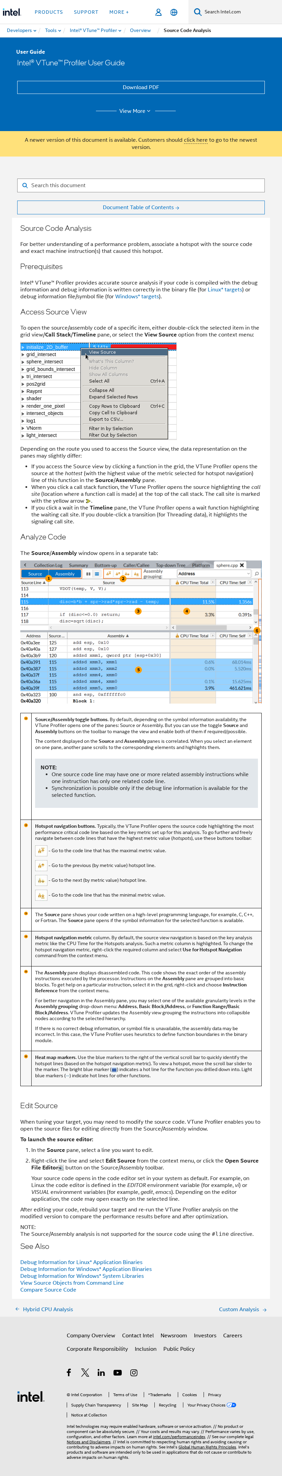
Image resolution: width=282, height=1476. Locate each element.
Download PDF (141, 87)
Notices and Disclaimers (89, 1441)
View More (132, 111)
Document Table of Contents (138, 207)
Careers (232, 1335)
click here (196, 140)
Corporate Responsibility (97, 1349)
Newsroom (174, 1335)
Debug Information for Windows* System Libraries (82, 1276)
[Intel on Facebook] (69, 1374)
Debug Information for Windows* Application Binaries (86, 1269)
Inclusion (145, 1349)
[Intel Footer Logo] (31, 1396)
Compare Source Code (48, 1289)
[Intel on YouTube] (118, 1374)
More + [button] (119, 12)
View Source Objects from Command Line (72, 1283)
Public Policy (179, 1349)
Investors (205, 1335)
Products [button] (49, 12)
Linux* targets (225, 289)
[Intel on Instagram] (134, 1374)
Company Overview (91, 1335)
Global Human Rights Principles (207, 1447)
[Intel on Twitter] (85, 1374)
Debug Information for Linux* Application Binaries (81, 1262)
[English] (174, 12)
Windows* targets (137, 296)
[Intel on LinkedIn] (101, 1374)
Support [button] (86, 12)
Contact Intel (138, 1335)
